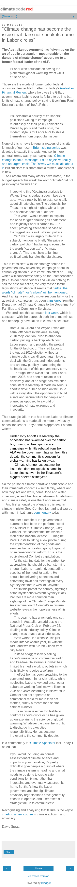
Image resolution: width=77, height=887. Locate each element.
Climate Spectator (42, 743)
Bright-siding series (46, 147)
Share (9, 852)
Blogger (46, 882)
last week (51, 312)
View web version (38, 876)
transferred (54, 300)
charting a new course (17, 814)
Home (38, 868)
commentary (42, 512)
